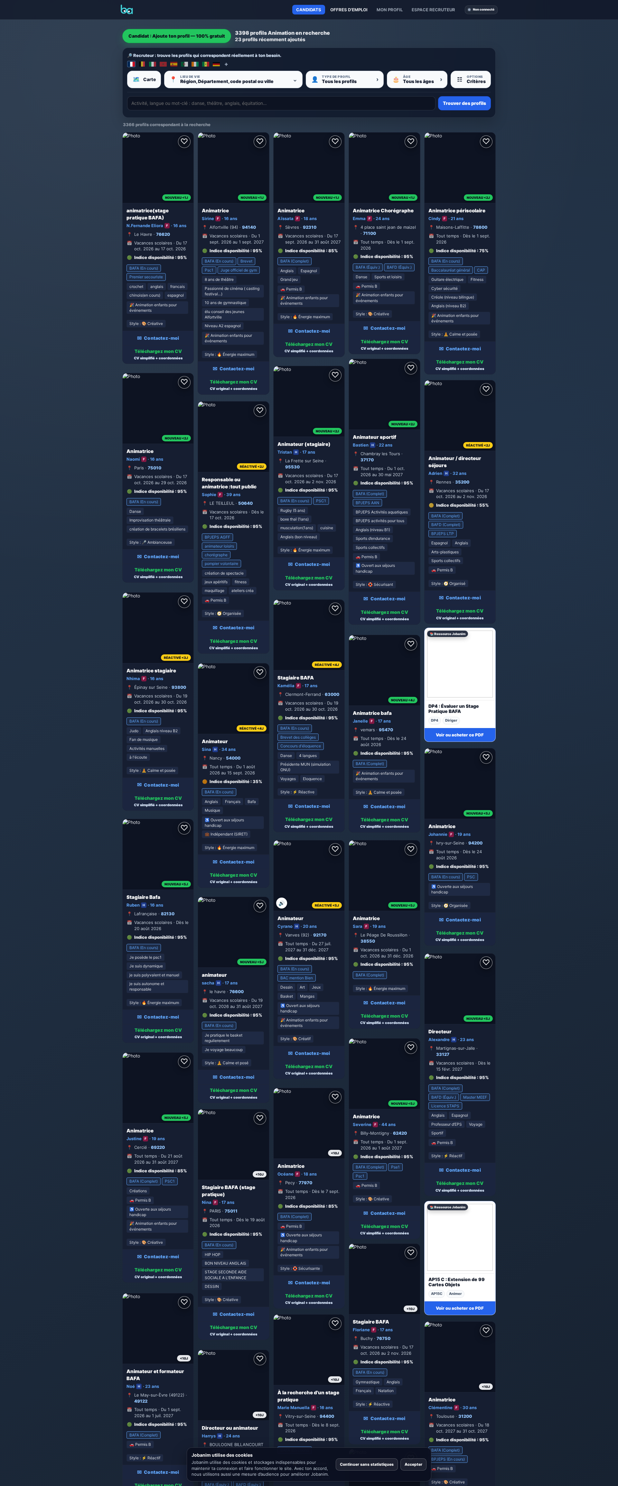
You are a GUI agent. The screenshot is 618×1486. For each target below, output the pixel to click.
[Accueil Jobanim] (126, 9)
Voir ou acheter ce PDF (460, 734)
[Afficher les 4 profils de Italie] (152, 64)
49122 (140, 1401)
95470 (386, 729)
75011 (231, 1211)
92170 (319, 934)
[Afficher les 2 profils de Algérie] (184, 64)
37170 (367, 459)
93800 (179, 687)
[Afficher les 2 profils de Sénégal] (205, 64)
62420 (400, 1133)
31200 (465, 1416)
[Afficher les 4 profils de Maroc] (163, 64)
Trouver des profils (464, 103)
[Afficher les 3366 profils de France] (131, 64)
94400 (327, 1416)
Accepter (413, 1464)
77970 (305, 1182)
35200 (462, 482)
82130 (167, 913)
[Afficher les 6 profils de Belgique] (142, 64)
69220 (158, 1147)
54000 (233, 758)
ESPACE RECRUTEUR (433, 9)
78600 (480, 227)
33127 (442, 1054)
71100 (369, 233)
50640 (245, 503)
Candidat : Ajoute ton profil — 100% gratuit (176, 36)
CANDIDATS (308, 9)
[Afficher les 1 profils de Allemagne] (216, 64)
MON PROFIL (390, 9)
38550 (367, 941)
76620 (163, 234)
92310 (309, 227)
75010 (154, 467)
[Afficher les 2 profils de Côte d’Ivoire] (195, 64)
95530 (292, 466)
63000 (332, 694)
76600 (236, 991)
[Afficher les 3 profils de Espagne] (174, 64)
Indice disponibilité (154, 257)
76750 (383, 1338)
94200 (475, 842)
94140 (249, 227)
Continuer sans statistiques (367, 1464)
